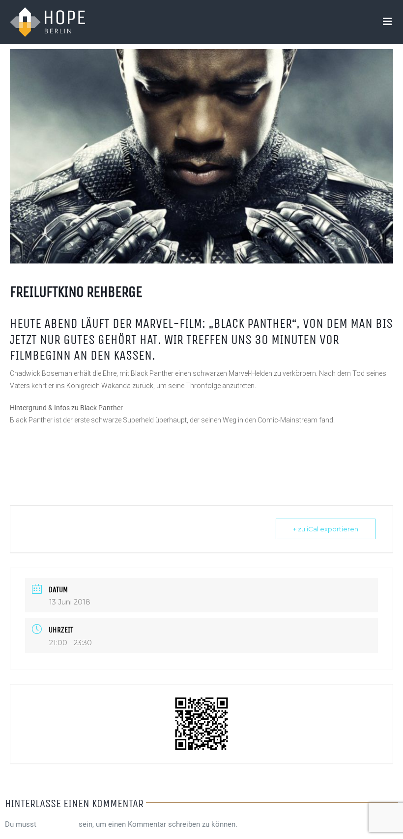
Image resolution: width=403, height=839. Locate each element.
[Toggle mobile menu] (388, 21)
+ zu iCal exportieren (325, 529)
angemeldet (57, 824)
